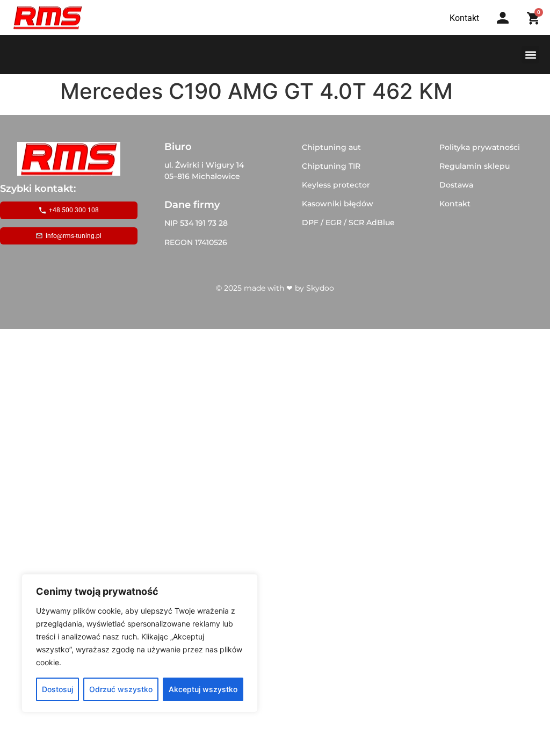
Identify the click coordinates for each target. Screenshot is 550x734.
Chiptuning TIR (331, 166)
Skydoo (320, 288)
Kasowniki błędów (337, 203)
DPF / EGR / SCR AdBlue (348, 222)
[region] (139, 643)
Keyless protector (336, 185)
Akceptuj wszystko (203, 689)
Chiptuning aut (331, 147)
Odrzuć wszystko (121, 689)
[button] (530, 54)
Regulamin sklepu (474, 166)
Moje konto (506, 28)
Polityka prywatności (479, 147)
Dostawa (456, 185)
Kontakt (455, 203)
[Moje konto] (502, 17)
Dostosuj (57, 689)
